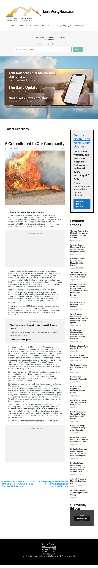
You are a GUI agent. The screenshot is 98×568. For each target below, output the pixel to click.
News (40, 44)
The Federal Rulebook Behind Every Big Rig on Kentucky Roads (78, 274)
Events (47, 44)
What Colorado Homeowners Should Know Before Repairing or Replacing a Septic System (79, 318)
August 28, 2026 (49, 546)
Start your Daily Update (21, 339)
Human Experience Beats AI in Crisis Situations (77, 304)
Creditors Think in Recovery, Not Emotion (79, 356)
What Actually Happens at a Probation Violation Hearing (77, 389)
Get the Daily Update (80, 204)
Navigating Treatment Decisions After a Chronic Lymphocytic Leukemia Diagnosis (78, 452)
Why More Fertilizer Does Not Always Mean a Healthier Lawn (77, 262)
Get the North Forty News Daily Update (82, 141)
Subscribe (56, 44)
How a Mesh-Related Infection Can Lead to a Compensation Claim (79, 439)
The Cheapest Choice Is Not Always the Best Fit (78, 367)
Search (77, 50)
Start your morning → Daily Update (19, 18)
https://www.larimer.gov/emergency (29, 282)
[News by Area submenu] (86, 25)
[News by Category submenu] (70, 25)
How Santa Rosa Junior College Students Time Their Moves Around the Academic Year (78, 467)
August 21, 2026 (49, 549)
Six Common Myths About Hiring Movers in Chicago (79, 493)
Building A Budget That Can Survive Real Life (79, 347)
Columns (62, 148)
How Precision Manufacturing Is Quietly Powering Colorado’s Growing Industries (77, 334)
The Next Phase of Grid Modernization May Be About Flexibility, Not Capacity (79, 234)
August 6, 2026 (49, 554)
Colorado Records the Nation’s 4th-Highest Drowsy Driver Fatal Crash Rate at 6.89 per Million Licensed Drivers (79, 289)
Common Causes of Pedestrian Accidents (78, 378)
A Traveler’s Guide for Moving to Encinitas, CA (78, 481)
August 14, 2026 (49, 551)
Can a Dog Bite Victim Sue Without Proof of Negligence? (78, 402)
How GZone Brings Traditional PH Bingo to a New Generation (78, 428)
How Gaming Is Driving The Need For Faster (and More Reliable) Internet (78, 415)
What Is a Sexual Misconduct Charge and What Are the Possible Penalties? (77, 248)
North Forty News (11, 148)
